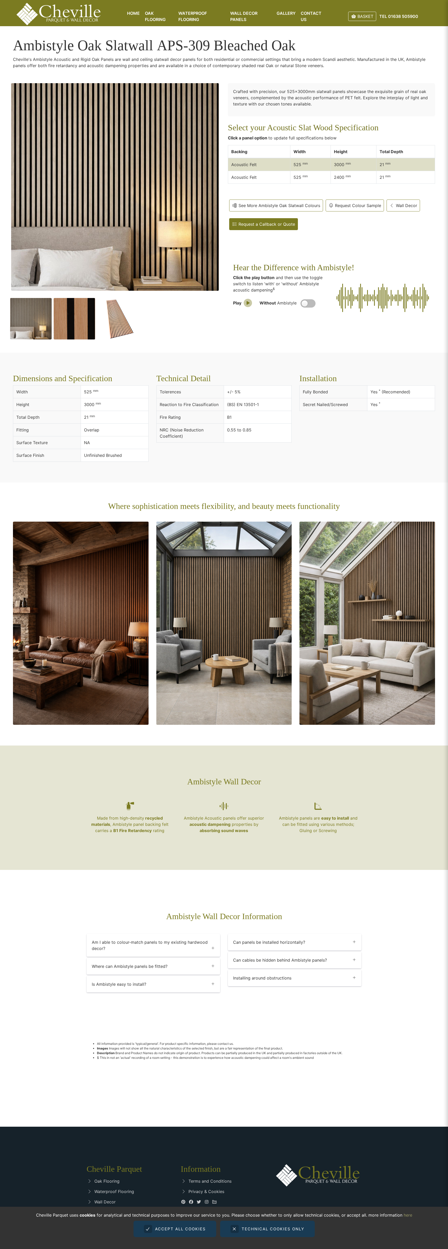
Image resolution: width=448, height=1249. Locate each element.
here (408, 1215)
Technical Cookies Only (272, 1228)
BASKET (364, 16)
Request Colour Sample (357, 205)
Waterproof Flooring (113, 1191)
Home (133, 13)
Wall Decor (406, 205)
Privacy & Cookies (205, 1191)
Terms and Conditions (209, 1181)
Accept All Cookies (179, 1228)
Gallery (286, 13)
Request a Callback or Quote (266, 224)
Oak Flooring (106, 1181)
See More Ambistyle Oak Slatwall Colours (278, 205)
